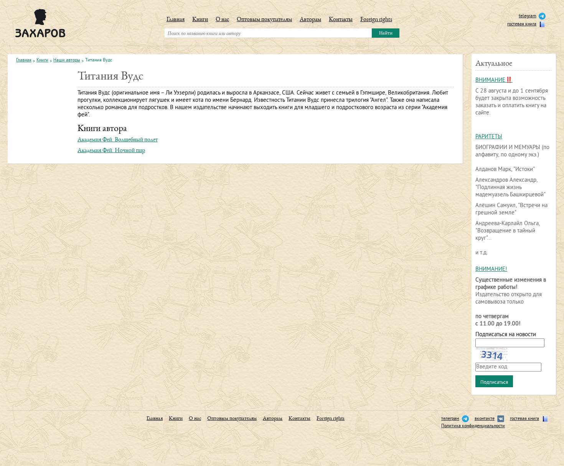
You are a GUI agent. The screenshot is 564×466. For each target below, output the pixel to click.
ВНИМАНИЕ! (491, 269)
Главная (176, 20)
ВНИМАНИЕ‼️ (494, 80)
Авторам (310, 20)
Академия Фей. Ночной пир (111, 151)
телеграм (450, 419)
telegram (527, 16)
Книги (200, 20)
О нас (222, 20)
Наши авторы (66, 60)
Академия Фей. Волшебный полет (118, 140)
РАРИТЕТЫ (488, 137)
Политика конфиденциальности (473, 426)
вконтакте (485, 419)
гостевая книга (521, 24)
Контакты (341, 20)
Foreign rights (376, 20)
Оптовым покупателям (264, 20)
